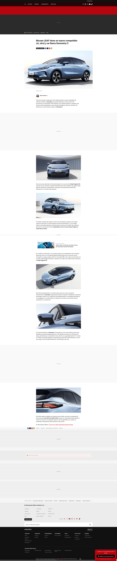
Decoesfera (77, 537)
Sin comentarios (41, 48)
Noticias (30, 4)
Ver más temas (28, 519)
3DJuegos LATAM (38, 550)
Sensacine (46, 535)
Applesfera (27, 539)
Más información (60, 559)
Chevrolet (50, 508)
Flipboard (49, 48)
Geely (61, 428)
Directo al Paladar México (58, 551)
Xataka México (27, 550)
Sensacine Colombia (48, 552)
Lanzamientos (44, 4)
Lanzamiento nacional (40, 513)
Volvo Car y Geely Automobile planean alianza (61, 424)
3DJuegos (36, 535)
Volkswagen (43, 32)
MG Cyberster (78, 500)
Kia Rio (49, 516)
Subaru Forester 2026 (86, 500)
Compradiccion (77, 539)
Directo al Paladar (58, 535)
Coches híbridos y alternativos (52, 428)
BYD (25, 516)
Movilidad (53, 4)
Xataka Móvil (27, 537)
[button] (44, 95)
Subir (89, 529)
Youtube (89, 4)
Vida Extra (36, 537)
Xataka (26, 535)
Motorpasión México (68, 550)
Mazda (37, 511)
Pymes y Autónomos (88, 537)
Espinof (46, 537)
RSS (74, 519)
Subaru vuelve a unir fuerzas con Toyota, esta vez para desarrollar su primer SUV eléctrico (67, 246)
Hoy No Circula (51, 513)
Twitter (87, 4)
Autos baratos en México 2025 (38, 500)
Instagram (85, 4)
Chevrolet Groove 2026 (63, 500)
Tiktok (92, 4)
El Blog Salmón (87, 535)
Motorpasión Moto (68, 537)
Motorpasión (67, 535)
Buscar (90, 525)
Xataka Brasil (27, 552)
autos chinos (27, 513)
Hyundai (26, 511)
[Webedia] (90, 1)
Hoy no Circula (36, 32)
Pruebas (36, 4)
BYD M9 (55, 500)
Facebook (83, 4)
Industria (43, 428)
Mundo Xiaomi (27, 542)
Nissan (49, 511)
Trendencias (77, 535)
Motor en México (39, 516)
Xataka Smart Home (28, 540)
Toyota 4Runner (71, 500)
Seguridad (27, 508)
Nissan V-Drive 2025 (48, 500)
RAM (47, 32)
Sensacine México (48, 550)
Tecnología (38, 508)
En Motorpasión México (60, 243)
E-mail (51, 48)
